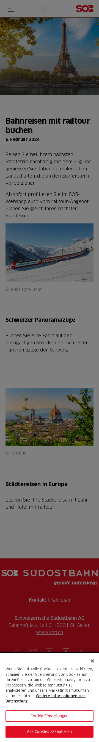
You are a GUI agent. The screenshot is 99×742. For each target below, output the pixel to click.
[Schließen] (92, 661)
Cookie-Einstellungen (49, 716)
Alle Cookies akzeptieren (49, 731)
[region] (49, 697)
